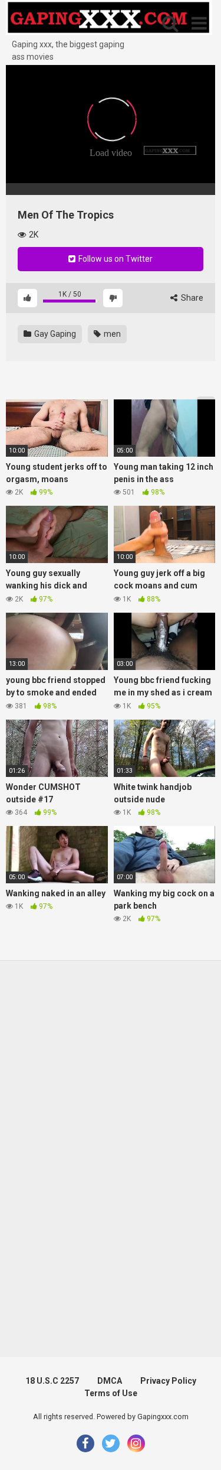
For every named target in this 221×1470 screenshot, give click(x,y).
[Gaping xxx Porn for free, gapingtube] (109, 19)
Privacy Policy (168, 1381)
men (111, 334)
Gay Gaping (54, 334)
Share (191, 298)
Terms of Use (110, 1393)
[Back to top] (199, 1446)
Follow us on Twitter (115, 259)
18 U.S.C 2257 (52, 1381)
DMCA (109, 1381)
